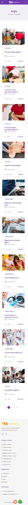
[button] (26, 2)
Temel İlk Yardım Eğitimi (12, 165)
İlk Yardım (8, 48)
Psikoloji (7, 386)
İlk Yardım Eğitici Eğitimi (12, 52)
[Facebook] (2, 434)
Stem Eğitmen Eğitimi (11, 390)
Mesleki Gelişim (9, 199)
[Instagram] (6, 434)
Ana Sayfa (10, 14)
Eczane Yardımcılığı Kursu (13, 353)
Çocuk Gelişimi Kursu (11, 278)
